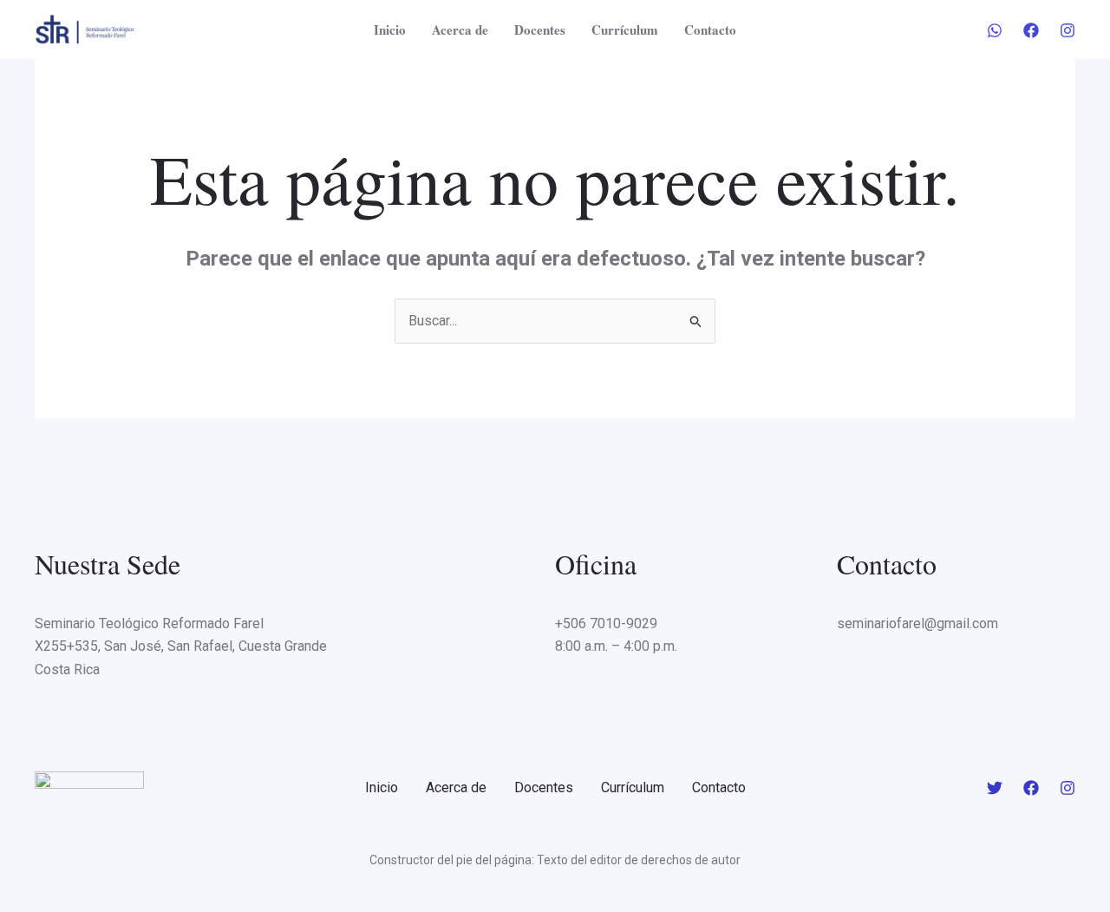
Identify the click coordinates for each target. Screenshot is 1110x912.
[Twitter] (994, 788)
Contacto (710, 29)
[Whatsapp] (994, 30)
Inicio (390, 29)
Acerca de (460, 29)
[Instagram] (1067, 30)
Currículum (624, 29)
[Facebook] (1031, 30)
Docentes (539, 29)
